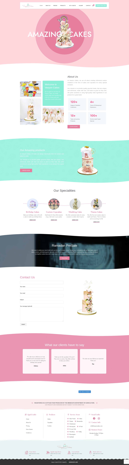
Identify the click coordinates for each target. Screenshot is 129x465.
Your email (22, 293)
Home (27, 419)
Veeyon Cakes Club (101, 5)
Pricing (27, 426)
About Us (28, 422)
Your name (22, 286)
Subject (22, 299)
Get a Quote (29, 429)
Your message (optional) (26, 306)
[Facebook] (94, 418)
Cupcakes (49, 422)
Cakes (49, 419)
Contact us (28, 433)
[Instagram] (99, 418)
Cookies (49, 426)
